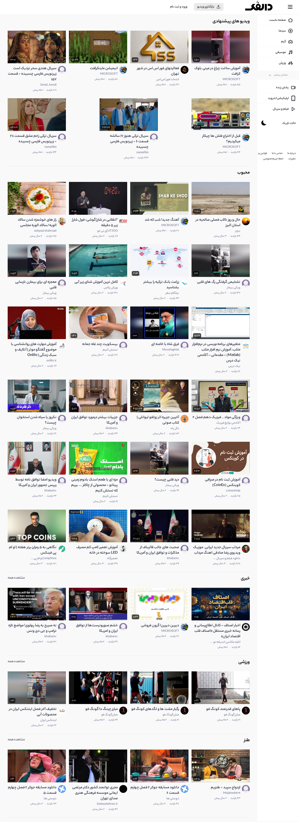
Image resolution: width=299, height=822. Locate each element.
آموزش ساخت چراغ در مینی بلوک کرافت (217, 71)
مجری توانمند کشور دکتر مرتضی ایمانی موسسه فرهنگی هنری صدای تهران (95, 793)
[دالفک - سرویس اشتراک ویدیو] (262, 7)
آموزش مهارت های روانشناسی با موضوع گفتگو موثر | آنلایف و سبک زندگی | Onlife (33, 349)
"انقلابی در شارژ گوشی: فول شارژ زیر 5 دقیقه (95, 223)
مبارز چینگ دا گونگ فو (101, 709)
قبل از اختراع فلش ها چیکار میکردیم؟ (221, 139)
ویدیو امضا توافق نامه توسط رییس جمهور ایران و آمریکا (35, 482)
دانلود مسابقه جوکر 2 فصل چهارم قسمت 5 (32, 790)
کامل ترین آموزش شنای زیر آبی (96, 282)
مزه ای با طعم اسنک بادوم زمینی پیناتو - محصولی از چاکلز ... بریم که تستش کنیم (94, 485)
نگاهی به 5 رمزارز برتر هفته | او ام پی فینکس (32, 550)
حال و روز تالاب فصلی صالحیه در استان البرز (218, 223)
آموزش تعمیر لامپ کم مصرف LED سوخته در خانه (97, 550)
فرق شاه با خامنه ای (165, 344)
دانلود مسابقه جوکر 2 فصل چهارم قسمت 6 (154, 790)
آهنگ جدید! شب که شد (162, 220)
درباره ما (291, 153)
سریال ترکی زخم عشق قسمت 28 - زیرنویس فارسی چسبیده (33, 139)
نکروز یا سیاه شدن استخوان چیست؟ (36, 420)
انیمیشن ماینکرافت (104, 69)
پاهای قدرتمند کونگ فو (223, 709)
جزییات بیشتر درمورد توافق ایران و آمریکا (94, 420)
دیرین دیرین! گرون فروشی (160, 626)
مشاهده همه (16, 578)
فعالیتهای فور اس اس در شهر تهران (158, 71)
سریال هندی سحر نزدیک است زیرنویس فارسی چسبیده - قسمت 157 (32, 74)
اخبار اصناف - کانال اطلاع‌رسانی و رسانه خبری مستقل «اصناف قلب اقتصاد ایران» (217, 631)
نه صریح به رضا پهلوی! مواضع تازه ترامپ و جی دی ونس (32, 628)
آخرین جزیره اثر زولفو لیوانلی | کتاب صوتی (158, 420)
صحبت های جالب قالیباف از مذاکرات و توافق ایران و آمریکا (158, 550)
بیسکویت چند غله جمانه (100, 344)
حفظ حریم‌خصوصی (273, 159)
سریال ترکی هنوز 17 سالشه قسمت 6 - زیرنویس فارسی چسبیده (129, 141)
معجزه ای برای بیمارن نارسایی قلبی (35, 285)
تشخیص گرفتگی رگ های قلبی (218, 282)
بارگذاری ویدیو (206, 6)
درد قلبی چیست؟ (167, 480)
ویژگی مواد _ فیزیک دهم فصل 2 (216, 418)
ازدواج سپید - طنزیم (225, 788)
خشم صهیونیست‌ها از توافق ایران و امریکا (97, 628)
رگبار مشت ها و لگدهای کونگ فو (155, 709)
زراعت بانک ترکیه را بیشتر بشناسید (161, 285)
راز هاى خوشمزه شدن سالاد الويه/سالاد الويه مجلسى (37, 223)
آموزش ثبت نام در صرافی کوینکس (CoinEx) (222, 482)
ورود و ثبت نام (178, 6)
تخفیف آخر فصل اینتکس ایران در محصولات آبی (32, 712)
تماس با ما (277, 153)
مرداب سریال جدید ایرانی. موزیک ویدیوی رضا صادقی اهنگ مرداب (216, 550)
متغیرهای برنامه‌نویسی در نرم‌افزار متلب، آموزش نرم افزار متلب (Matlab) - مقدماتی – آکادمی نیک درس (216, 352)
